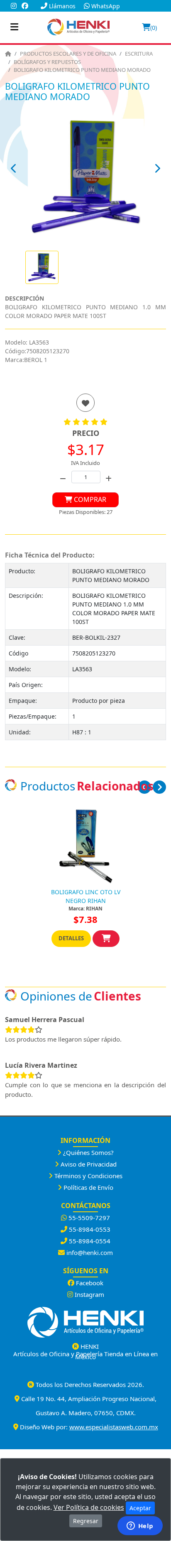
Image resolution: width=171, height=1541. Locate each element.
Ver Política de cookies (89, 1507)
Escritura (139, 53)
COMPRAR (89, 499)
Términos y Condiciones (87, 1176)
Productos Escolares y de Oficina (68, 53)
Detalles (71, 938)
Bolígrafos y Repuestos (47, 62)
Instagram (88, 1294)
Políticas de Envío (87, 1187)
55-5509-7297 (88, 1217)
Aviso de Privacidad (88, 1164)
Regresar (85, 1521)
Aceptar (140, 1508)
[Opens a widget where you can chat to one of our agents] (140, 1526)
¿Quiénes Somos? (87, 1152)
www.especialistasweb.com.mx (113, 1427)
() (153, 28)
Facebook (88, 1283)
